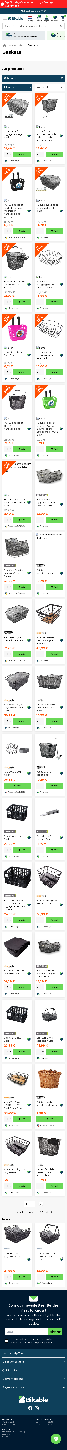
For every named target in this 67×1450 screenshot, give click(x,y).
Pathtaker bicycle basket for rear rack (13, 639)
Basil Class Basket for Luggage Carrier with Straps (14, 573)
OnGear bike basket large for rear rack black (46, 707)
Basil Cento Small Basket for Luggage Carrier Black (46, 973)
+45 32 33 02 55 (8, 1422)
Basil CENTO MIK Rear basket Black (45, 1039)
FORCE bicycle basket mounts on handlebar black (15, 502)
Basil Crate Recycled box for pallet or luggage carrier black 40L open (14, 905)
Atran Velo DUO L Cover (12, 773)
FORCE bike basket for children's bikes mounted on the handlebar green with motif (47, 429)
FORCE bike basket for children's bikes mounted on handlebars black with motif (13, 211)
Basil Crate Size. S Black (12, 1039)
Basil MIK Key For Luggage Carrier (44, 837)
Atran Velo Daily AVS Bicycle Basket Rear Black (14, 707)
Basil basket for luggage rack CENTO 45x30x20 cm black (46, 502)
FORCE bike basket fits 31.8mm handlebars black (13, 426)
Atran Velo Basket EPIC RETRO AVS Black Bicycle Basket (14, 1105)
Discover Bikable (13, 1361)
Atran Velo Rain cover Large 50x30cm (14, 972)
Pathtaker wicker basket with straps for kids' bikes (47, 1105)
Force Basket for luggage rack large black (13, 134)
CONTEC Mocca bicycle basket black (14, 1255)
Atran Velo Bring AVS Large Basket (14, 1170)
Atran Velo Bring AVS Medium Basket (46, 902)
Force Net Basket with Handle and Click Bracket (14, 284)
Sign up (55, 1331)
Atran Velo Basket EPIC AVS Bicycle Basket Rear (45, 640)
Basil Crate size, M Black (12, 837)
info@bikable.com (9, 1424)
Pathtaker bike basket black (43, 773)
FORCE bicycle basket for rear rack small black (47, 208)
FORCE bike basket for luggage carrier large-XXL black (45, 284)
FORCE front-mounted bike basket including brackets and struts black (46, 136)
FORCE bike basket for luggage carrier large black (45, 355)
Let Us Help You (12, 1353)
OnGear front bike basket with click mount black (45, 1172)
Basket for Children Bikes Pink (13, 353)
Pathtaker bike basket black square (46, 571)
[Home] (5, 45)
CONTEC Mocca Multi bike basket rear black (47, 1256)
